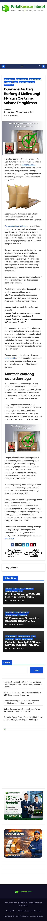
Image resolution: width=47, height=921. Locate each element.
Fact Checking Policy (11, 916)
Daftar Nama (10, 612)
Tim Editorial (24, 916)
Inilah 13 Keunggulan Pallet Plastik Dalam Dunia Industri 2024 (31, 553)
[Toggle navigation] (22, 66)
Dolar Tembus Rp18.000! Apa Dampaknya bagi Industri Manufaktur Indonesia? (23, 644)
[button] (40, 66)
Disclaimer (37, 911)
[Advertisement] (23, 39)
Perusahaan (23, 615)
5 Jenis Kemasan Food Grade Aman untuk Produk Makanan (15, 553)
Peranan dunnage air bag (15, 226)
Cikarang (9, 588)
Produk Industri (27, 639)
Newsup (37, 902)
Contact (33, 916)
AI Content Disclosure (24, 911)
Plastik (18, 639)
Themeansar (23, 905)
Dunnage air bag (28, 165)
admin (8, 109)
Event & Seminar (19, 588)
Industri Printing (21, 79)
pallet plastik (10, 358)
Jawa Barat (29, 588)
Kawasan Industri (35, 79)
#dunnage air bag (26, 112)
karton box (9, 538)
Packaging (7, 82)
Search (6, 662)
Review (15, 82)
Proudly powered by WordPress (16, 902)
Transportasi (8, 85)
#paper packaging (11, 115)
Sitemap (40, 916)
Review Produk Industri (26, 82)
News (21, 591)
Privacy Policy (11, 911)
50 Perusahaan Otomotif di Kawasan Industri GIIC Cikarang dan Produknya (22, 621)
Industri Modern (11, 636)
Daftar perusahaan (22, 612)
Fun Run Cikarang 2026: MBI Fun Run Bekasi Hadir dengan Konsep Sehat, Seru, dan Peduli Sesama (23, 684)
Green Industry (9, 79)
